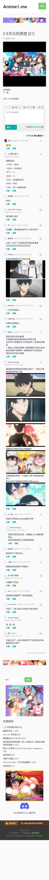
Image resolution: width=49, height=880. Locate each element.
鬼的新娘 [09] (9, 755)
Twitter (14, 833)
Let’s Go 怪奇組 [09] (11, 734)
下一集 (6, 92)
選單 (42, 6)
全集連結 (7, 89)
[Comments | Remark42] (24, 380)
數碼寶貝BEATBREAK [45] (14, 738)
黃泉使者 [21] (9, 766)
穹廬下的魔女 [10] (10, 758)
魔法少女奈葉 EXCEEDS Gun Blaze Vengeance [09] (22, 749)
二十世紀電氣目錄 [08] (12, 727)
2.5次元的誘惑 (13, 99)
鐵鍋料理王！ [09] (10, 731)
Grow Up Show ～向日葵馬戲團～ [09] (19, 762)
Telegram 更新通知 (30, 833)
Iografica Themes (34, 835)
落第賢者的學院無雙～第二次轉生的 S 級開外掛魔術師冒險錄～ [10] (24, 743)
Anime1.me (15, 6)
